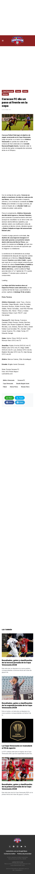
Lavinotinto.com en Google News (16, 851)
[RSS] (25, 846)
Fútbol (25, 91)
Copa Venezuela (8, 91)
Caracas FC (21, 380)
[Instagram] (17, 846)
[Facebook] (13, 846)
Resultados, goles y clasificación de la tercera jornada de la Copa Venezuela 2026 (17, 662)
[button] (3, 41)
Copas (18, 91)
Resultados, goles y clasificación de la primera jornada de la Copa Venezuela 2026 (17, 786)
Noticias (5, 94)
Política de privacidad (24, 853)
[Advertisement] (17, 17)
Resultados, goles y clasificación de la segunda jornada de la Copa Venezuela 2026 (17, 705)
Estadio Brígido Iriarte (22, 383)
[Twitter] (9, 846)
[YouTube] (21, 846)
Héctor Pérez (14, 387)
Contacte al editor (10, 853)
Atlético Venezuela (8, 380)
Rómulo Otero (25, 387)
